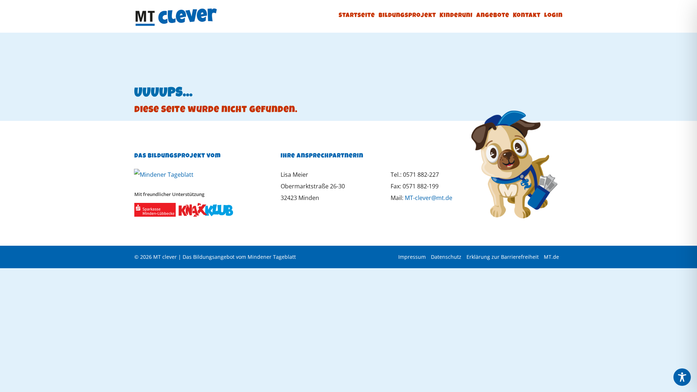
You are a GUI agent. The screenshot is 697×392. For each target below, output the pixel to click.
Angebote (492, 16)
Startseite (357, 16)
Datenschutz (446, 256)
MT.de (551, 256)
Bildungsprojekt (407, 16)
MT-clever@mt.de (428, 198)
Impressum (412, 256)
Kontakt (527, 16)
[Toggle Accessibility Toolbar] (682, 377)
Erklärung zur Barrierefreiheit (502, 256)
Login (553, 16)
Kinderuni (456, 16)
